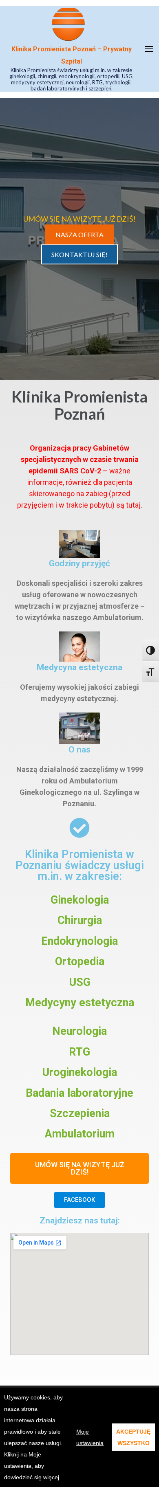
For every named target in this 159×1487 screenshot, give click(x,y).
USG (80, 982)
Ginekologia (80, 899)
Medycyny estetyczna (79, 1002)
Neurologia (79, 1031)
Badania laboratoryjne (79, 1093)
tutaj (133, 505)
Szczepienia (80, 1113)
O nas (79, 749)
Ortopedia (79, 961)
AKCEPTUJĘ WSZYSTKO (133, 1437)
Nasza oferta (79, 234)
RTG (79, 1051)
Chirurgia (79, 920)
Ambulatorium (80, 1133)
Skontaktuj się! (79, 254)
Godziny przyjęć (79, 563)
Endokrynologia (79, 941)
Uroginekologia (79, 1072)
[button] (79, 1168)
